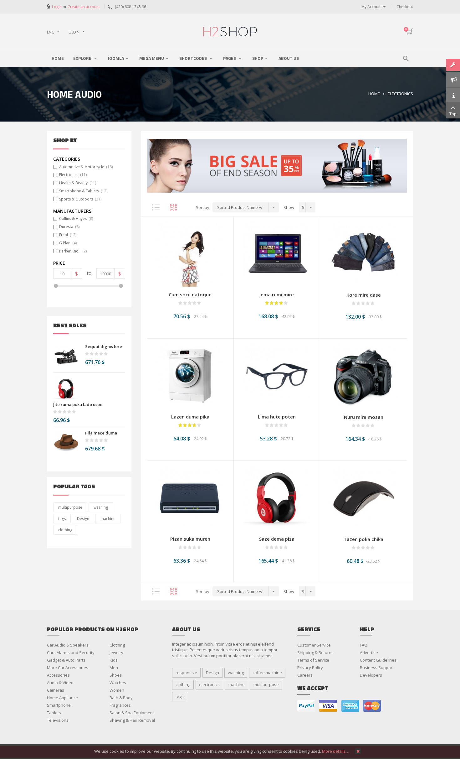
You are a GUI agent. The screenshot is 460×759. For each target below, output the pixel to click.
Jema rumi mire (276, 294)
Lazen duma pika (190, 416)
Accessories (58, 675)
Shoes (116, 675)
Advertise (369, 652)
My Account (371, 6)
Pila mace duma (101, 433)
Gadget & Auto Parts (66, 660)
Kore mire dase (363, 295)
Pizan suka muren (190, 539)
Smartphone (59, 705)
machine (107, 518)
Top (453, 114)
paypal (306, 706)
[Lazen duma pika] (190, 375)
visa (328, 706)
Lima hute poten (277, 416)
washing (101, 507)
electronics (209, 684)
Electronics (400, 93)
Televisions (58, 720)
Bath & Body (121, 697)
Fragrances (120, 705)
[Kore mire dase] (363, 254)
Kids (114, 660)
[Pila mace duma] (66, 443)
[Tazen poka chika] (363, 498)
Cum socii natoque (190, 294)
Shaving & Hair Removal (132, 720)
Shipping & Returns (315, 652)
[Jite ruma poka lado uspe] (66, 389)
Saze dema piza (276, 539)
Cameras (55, 690)
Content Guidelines (378, 660)
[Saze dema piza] (277, 498)
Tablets (54, 712)
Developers (371, 675)
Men (114, 667)
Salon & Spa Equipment (132, 712)
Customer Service (314, 645)
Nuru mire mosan (363, 417)
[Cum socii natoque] (190, 253)
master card (372, 706)
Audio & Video (60, 682)
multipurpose (70, 507)
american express (350, 706)
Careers (305, 675)
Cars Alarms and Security (71, 652)
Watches (118, 682)
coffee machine (267, 672)
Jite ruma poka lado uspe (77, 404)
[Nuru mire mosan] (363, 376)
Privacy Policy (310, 667)
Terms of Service (313, 660)
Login (57, 6)
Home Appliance (62, 697)
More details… (335, 751)
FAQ (363, 645)
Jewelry (116, 652)
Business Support (377, 667)
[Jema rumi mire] (277, 253)
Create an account (84, 6)
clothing (65, 530)
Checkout (404, 6)
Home (374, 93)
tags (62, 518)
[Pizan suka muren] (190, 498)
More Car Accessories (67, 667)
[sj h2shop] (230, 31)
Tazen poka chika (363, 539)
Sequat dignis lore (103, 346)
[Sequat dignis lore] (66, 356)
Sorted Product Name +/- (240, 207)
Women (117, 690)
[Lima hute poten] (277, 375)
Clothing (117, 645)
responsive (186, 672)
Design (83, 518)
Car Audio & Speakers (68, 645)
